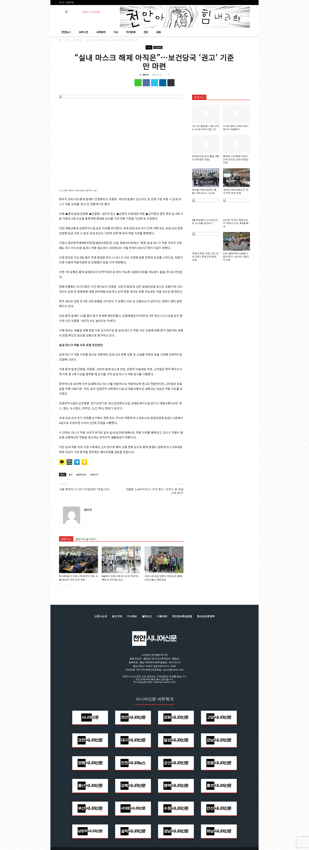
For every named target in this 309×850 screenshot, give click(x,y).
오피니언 (83, 32)
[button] (245, 32)
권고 (70, 474)
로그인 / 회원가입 (66, 3)
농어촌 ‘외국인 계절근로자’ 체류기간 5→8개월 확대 (236, 223)
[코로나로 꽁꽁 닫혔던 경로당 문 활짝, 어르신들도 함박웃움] (163, 559)
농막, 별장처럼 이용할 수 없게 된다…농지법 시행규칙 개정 (236, 256)
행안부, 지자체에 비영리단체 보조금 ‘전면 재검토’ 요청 (236, 159)
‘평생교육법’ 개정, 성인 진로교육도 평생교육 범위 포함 (205, 256)
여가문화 (131, 32)
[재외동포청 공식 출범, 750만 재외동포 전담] (205, 144)
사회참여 (101, 32)
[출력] (171, 82)
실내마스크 (81, 474)
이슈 (116, 32)
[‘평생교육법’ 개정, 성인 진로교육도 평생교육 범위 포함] (205, 241)
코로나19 (94, 474)
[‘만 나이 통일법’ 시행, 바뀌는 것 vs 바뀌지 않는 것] (205, 114)
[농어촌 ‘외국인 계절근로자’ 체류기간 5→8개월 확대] (236, 208)
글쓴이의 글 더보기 (86, 539)
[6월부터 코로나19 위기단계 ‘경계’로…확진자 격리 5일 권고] (121, 559)
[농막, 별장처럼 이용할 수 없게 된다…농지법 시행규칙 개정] (236, 241)
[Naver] (138, 82)
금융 (158, 32)
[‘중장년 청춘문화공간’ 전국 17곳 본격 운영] (236, 177)
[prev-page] (61, 587)
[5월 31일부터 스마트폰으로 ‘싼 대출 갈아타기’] (205, 208)
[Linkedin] (162, 82)
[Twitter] (154, 82)
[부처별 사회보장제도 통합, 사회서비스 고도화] (205, 177)
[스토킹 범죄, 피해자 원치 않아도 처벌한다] (236, 114)
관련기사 (66, 539)
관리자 (146, 74)
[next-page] (67, 587)
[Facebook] (146, 82)
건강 (146, 32)
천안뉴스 (66, 32)
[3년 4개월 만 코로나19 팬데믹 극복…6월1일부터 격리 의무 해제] (78, 559)
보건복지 (77, 39)
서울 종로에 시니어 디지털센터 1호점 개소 (84, 489)
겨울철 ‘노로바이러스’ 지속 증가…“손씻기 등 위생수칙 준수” (154, 491)
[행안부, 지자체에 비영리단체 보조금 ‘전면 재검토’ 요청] (236, 144)
